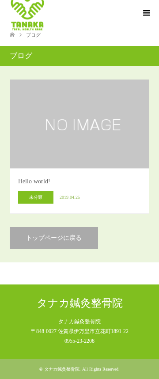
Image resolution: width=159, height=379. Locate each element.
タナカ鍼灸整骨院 (80, 303)
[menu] (145, 13)
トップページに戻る (54, 238)
